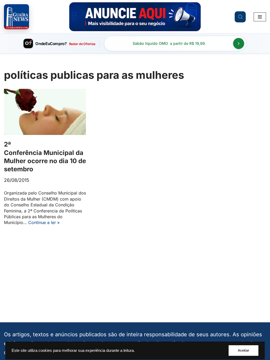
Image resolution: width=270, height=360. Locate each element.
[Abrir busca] (240, 16)
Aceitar (243, 350)
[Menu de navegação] (260, 16)
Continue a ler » (44, 222)
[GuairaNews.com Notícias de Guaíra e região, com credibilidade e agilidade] (16, 16)
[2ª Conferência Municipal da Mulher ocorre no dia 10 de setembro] (45, 112)
